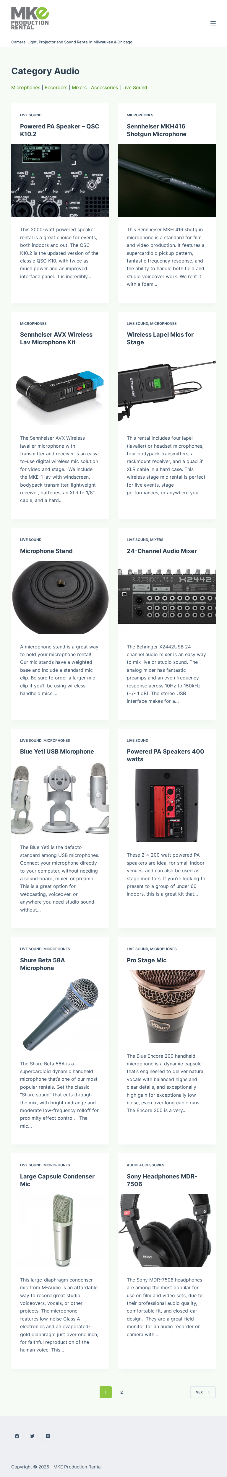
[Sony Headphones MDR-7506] (167, 1230)
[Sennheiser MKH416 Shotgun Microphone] (167, 180)
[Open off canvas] (213, 23)
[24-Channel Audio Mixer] (167, 597)
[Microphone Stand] (60, 597)
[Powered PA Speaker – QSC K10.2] (60, 180)
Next (200, 1392)
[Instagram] (47, 1436)
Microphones (25, 87)
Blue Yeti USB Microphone (57, 751)
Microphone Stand (46, 551)
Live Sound (134, 87)
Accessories (104, 87)
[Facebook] (16, 1436)
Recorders (56, 87)
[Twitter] (32, 1436)
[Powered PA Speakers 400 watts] (167, 805)
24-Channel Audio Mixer (162, 551)
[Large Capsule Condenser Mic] (60, 1230)
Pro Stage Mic (147, 960)
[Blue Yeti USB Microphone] (60, 797)
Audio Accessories (145, 1165)
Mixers (79, 87)
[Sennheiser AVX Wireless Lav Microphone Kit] (60, 388)
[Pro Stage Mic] (167, 1006)
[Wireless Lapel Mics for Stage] (167, 388)
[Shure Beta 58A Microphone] (60, 1014)
